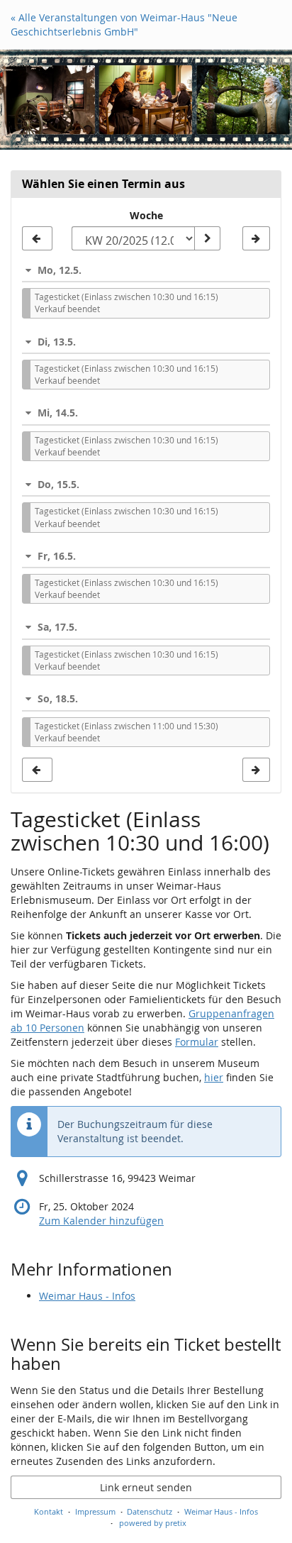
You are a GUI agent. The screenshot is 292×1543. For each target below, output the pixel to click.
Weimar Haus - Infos (87, 1296)
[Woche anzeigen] (207, 238)
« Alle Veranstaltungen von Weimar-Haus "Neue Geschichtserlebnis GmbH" (124, 24)
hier (213, 1077)
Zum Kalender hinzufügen (101, 1220)
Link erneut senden (146, 1487)
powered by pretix (152, 1522)
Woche (146, 215)
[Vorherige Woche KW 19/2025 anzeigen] (37, 238)
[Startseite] (146, 100)
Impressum (95, 1511)
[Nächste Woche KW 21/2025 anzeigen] (256, 238)
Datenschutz (149, 1511)
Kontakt (48, 1511)
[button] (146, 270)
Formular (196, 1042)
